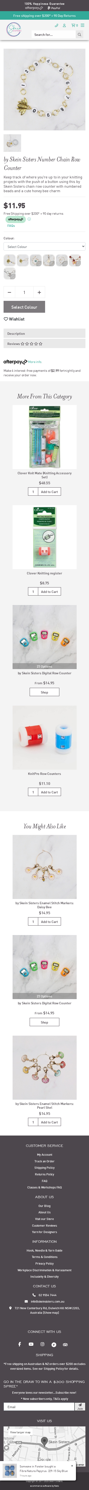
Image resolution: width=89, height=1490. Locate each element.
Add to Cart (49, 491)
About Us (44, 1212)
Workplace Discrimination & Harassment (44, 1270)
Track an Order (44, 1161)
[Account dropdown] (65, 25)
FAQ (44, 1180)
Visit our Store (44, 1218)
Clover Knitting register (44, 573)
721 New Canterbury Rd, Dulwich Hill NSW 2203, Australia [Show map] (47, 1310)
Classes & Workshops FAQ (44, 1187)
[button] (14, 319)
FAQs (11, 225)
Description (16, 333)
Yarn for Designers (44, 1231)
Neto (56, 1485)
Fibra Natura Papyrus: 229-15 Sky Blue (44, 1471)
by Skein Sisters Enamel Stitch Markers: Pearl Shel (44, 1105)
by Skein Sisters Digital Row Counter (44, 672)
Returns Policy (44, 1174)
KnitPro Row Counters (44, 773)
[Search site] (79, 34)
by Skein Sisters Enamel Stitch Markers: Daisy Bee (44, 904)
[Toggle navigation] (82, 25)
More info (34, 361)
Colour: (9, 238)
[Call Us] (56, 25)
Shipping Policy (44, 1167)
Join (80, 1408)
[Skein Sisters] (14, 29)
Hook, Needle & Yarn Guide (44, 1250)
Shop (44, 692)
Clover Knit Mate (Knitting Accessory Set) (45, 474)
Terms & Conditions (44, 1256)
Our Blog (44, 1205)
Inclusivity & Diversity (44, 1276)
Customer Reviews (44, 1225)
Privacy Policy (44, 1263)
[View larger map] (44, 1446)
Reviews (14, 343)
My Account (44, 1154)
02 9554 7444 (47, 1295)
